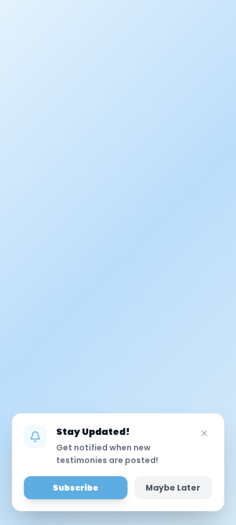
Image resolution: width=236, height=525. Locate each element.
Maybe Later (172, 487)
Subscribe (76, 487)
